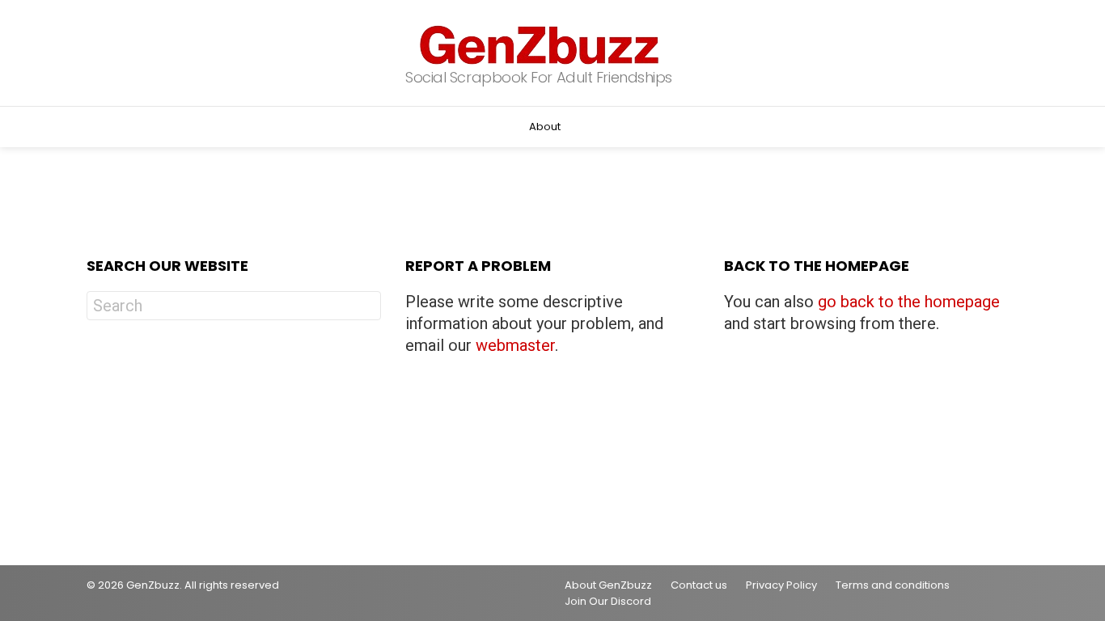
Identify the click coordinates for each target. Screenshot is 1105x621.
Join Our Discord (608, 601)
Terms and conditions (893, 585)
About (545, 126)
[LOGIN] (1005, 127)
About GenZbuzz (608, 585)
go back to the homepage (909, 301)
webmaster (515, 345)
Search (365, 307)
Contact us (699, 585)
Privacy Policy (781, 585)
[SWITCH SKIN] (96, 127)
